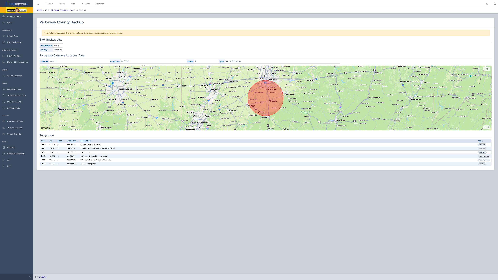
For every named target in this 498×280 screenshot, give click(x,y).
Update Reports (14, 134)
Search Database (14, 76)
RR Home (49, 4)
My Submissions (14, 42)
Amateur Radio (13, 108)
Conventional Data (15, 121)
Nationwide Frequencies (17, 62)
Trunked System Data (16, 95)
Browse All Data (13, 56)
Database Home (14, 16)
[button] (487, 4)
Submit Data (12, 36)
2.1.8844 (42, 277)
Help (9, 166)
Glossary (11, 147)
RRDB (39, 10)
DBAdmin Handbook (15, 154)
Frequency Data (14, 89)
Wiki (73, 4)
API (8, 160)
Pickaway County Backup (62, 10)
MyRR (9, 22)
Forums (62, 4)
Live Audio (85, 4)
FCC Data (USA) (14, 102)
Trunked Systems (14, 128)
